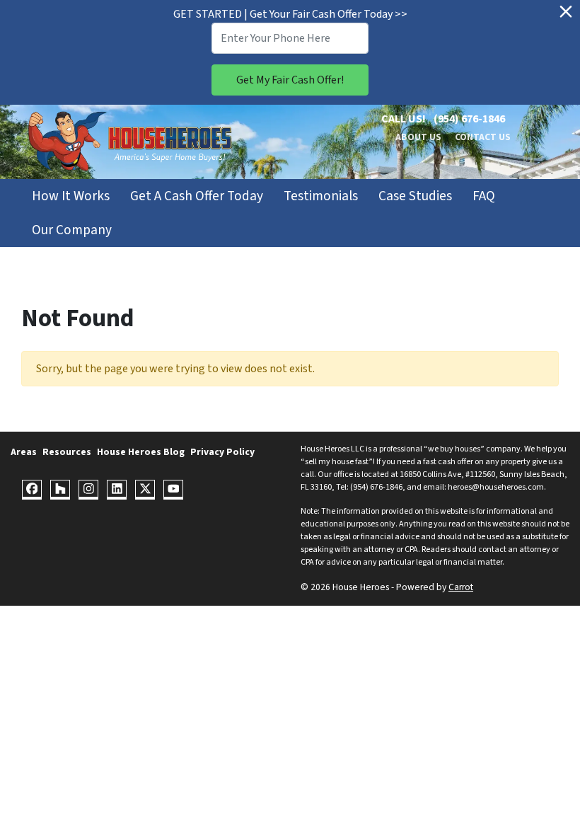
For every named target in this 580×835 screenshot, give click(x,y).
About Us (418, 137)
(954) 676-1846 (469, 119)
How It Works (71, 196)
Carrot (460, 587)
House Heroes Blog (141, 452)
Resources (66, 452)
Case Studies (415, 196)
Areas (24, 452)
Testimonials (321, 196)
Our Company (72, 230)
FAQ (483, 196)
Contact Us (483, 137)
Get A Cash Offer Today (196, 196)
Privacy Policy (222, 452)
